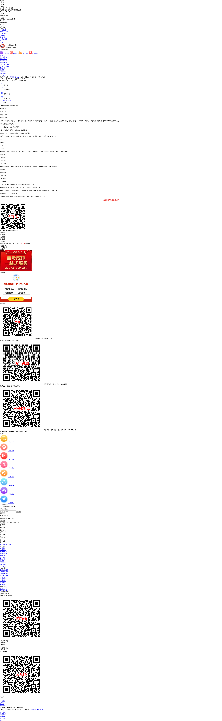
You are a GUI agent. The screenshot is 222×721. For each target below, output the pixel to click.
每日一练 (3, 37)
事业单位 (3, 57)
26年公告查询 (4, 31)
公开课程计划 (4, 573)
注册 (1, 42)
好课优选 (4, 39)
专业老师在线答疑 (5, 100)
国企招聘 (3, 73)
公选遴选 (3, 71)
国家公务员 (4, 64)
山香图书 (3, 75)
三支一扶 (3, 68)
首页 (1, 55)
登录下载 (2, 513)
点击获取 (18, 511)
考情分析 (3, 577)
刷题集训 (3, 582)
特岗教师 (3, 60)
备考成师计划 (4, 570)
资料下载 (3, 584)
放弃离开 (8, 544)
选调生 (2, 70)
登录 (1, 41)
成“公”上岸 (3, 588)
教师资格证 (3, 62)
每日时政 (3, 581)
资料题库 (3, 35)
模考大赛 (3, 579)
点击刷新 (2, 520)
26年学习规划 (4, 575)
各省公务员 (4, 66)
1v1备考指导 (4, 33)
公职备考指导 (4, 590)
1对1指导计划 (4, 572)
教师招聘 (3, 59)
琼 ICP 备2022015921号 (36, 709)
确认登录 (3, 544)
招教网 (4, 30)
